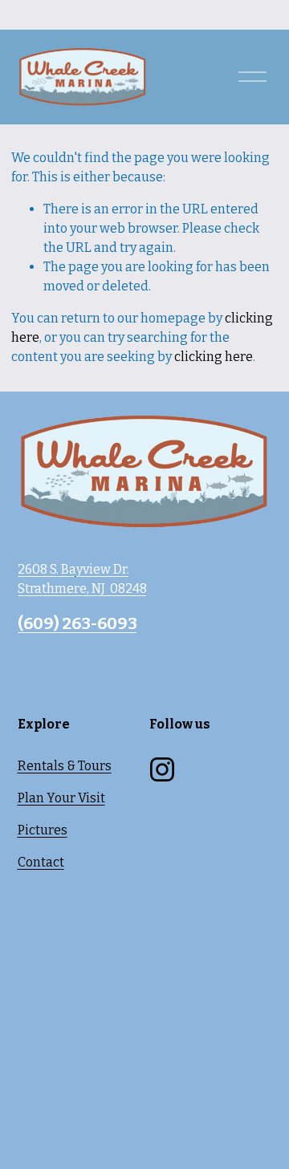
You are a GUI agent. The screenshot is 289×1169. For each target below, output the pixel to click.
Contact (41, 862)
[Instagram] (162, 769)
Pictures (42, 830)
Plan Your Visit (61, 798)
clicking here (213, 356)
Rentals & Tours (65, 765)
